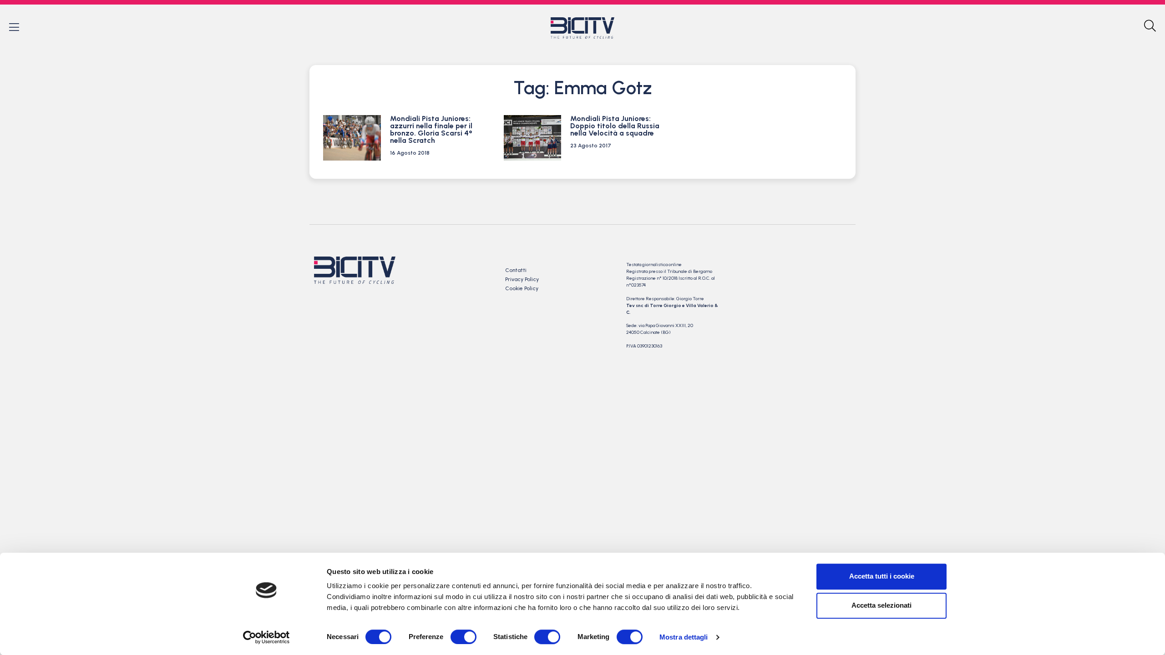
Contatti (516, 270)
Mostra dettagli (683, 637)
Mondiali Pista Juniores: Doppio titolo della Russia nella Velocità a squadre (614, 125)
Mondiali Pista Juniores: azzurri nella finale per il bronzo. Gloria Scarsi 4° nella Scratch (431, 129)
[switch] (463, 637)
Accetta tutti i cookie (881, 576)
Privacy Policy (522, 279)
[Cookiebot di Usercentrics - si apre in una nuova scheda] (266, 637)
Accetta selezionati (881, 605)
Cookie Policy (521, 288)
